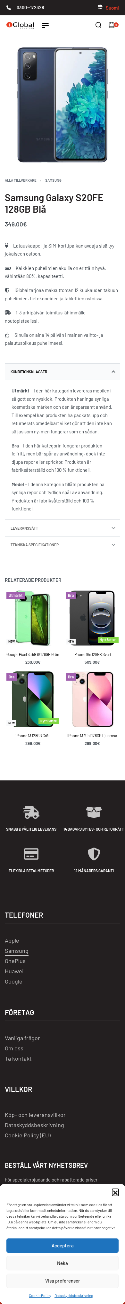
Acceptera (63, 1245)
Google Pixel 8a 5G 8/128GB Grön (32, 654)
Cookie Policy (40, 1295)
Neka (62, 1263)
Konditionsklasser (29, 371)
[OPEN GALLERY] (62, 104)
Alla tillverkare (21, 180)
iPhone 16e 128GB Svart (92, 654)
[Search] (98, 25)
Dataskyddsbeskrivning (73, 1295)
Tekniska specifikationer (35, 544)
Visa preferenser (62, 1281)
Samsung (53, 180)
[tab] (62, 371)
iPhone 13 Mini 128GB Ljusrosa (92, 735)
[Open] (45, 25)
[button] (115, 1192)
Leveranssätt (24, 528)
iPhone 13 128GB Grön (33, 735)
